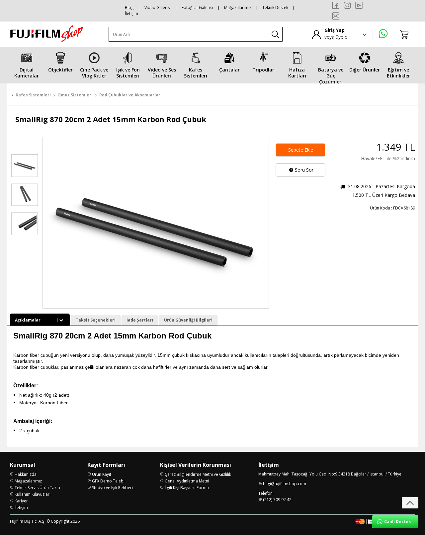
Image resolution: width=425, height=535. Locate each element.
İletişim (131, 13)
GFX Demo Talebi (108, 481)
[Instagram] (347, 5)
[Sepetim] (404, 34)
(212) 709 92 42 (277, 499)
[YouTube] (359, 5)
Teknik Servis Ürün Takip (37, 487)
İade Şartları (140, 320)
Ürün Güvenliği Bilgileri (188, 320)
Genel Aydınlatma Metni (187, 481)
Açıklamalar (28, 320)
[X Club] (335, 16)
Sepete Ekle (300, 150)
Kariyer (21, 501)
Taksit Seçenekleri (96, 320)
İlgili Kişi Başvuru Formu (187, 487)
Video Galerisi (157, 7)
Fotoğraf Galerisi (197, 7)
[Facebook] (335, 5)
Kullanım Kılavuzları (32, 494)
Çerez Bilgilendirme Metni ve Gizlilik (198, 474)
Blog (129, 7)
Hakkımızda (26, 474)
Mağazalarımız (237, 7)
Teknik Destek (275, 7)
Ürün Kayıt (101, 474)
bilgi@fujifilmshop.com (284, 483)
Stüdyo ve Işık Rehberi (112, 487)
